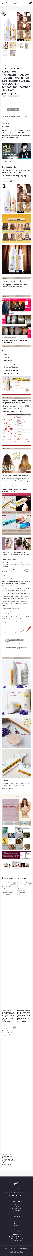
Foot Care (16, 1223)
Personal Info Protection (16, 1236)
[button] (6, 3)
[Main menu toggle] (2, 3)
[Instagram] (9, 1195)
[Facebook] (13, 1195)
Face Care (16, 1221)
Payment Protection (16, 1238)
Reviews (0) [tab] (5, 126)
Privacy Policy (16, 1234)
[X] (16, 1195)
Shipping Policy (16, 1208)
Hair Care (4, 65)
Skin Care (16, 1219)
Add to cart (13, 109)
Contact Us (16, 1210)
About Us (16, 1204)
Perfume (16, 1225)
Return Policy (17, 1206)
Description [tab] (5, 123)
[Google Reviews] (23, 1195)
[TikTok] (20, 1195)
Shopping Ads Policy (16, 1240)
